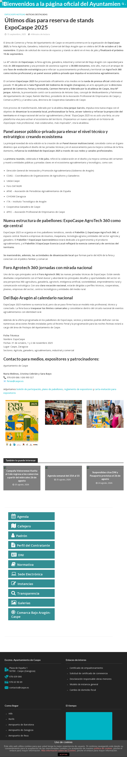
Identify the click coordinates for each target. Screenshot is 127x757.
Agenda (23, 517)
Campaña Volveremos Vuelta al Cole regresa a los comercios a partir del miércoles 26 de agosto (21, 475)
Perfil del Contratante (33, 545)
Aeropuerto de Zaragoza (21, 730)
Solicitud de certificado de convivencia (89, 673)
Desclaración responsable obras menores (91, 678)
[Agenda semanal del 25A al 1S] (63, 478)
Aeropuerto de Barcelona (21, 724)
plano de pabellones (52, 389)
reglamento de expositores (78, 389)
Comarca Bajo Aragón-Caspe (31, 615)
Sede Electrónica (30, 574)
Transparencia (28, 593)
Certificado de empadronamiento (86, 667)
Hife (11, 713)
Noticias (21, 14)
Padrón (21, 536)
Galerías (24, 603)
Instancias (25, 584)
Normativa (25, 565)
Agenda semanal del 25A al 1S (63, 475)
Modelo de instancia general (84, 684)
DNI (21, 555)
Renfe (11, 719)
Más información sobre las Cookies (58, 750)
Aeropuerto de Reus (19, 735)
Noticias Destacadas (37, 14)
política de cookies (103, 748)
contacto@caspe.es (19, 687)
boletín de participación (29, 389)
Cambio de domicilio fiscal (83, 689)
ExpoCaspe (10, 14)
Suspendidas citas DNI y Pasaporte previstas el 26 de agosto (105, 475)
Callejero (24, 526)
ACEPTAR (63, 754)
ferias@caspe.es (15, 381)
